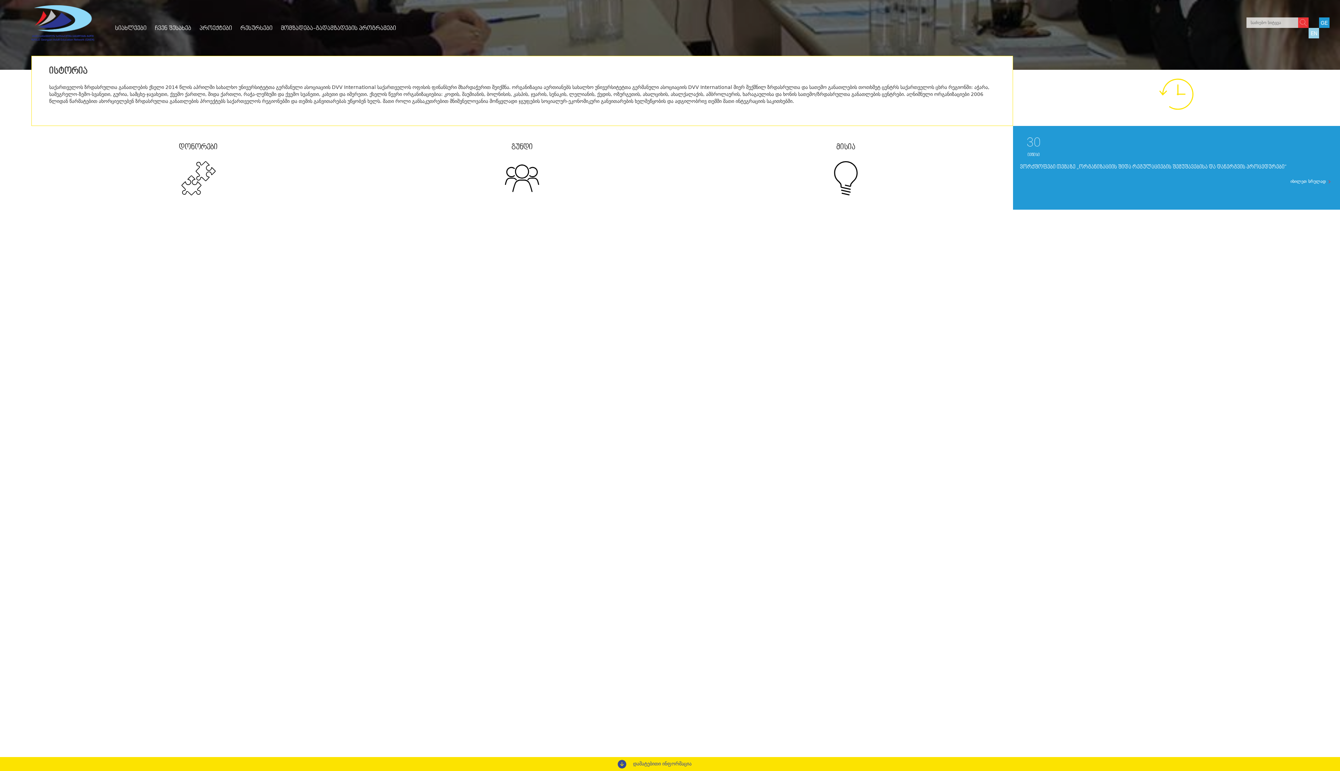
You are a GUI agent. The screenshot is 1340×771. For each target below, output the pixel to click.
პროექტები (216, 28)
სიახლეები (131, 28)
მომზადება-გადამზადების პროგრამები (338, 28)
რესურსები (256, 28)
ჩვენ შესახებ (173, 28)
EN (1314, 33)
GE (1324, 22)
